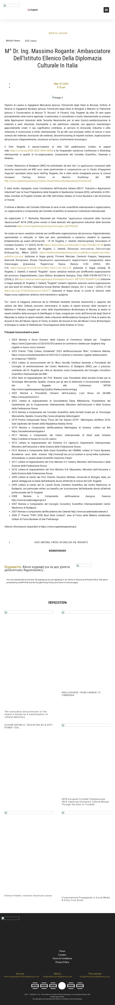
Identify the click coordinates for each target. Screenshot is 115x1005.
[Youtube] (71, 985)
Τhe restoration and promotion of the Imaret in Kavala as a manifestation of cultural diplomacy (26, 714)
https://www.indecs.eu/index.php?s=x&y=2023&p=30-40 (73, 245)
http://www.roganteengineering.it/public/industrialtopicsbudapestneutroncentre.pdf (47, 181)
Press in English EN (63, 542)
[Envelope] (80, 985)
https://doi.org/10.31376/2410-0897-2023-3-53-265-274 (41, 268)
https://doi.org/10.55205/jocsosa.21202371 (27, 290)
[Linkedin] (53, 985)
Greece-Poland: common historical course (28, 895)
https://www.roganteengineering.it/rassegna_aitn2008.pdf (47, 226)
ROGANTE (82, 542)
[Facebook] (35, 985)
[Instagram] (44, 985)
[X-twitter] (62, 985)
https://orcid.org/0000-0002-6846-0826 (31, 150)
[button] (106, 10)
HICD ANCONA (42, 542)
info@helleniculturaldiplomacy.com (57, 977)
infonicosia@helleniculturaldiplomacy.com (21, 977)
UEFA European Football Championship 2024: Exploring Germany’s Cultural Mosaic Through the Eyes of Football (85, 802)
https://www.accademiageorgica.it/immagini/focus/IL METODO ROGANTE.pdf (59, 279)
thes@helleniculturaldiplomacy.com (95, 977)
